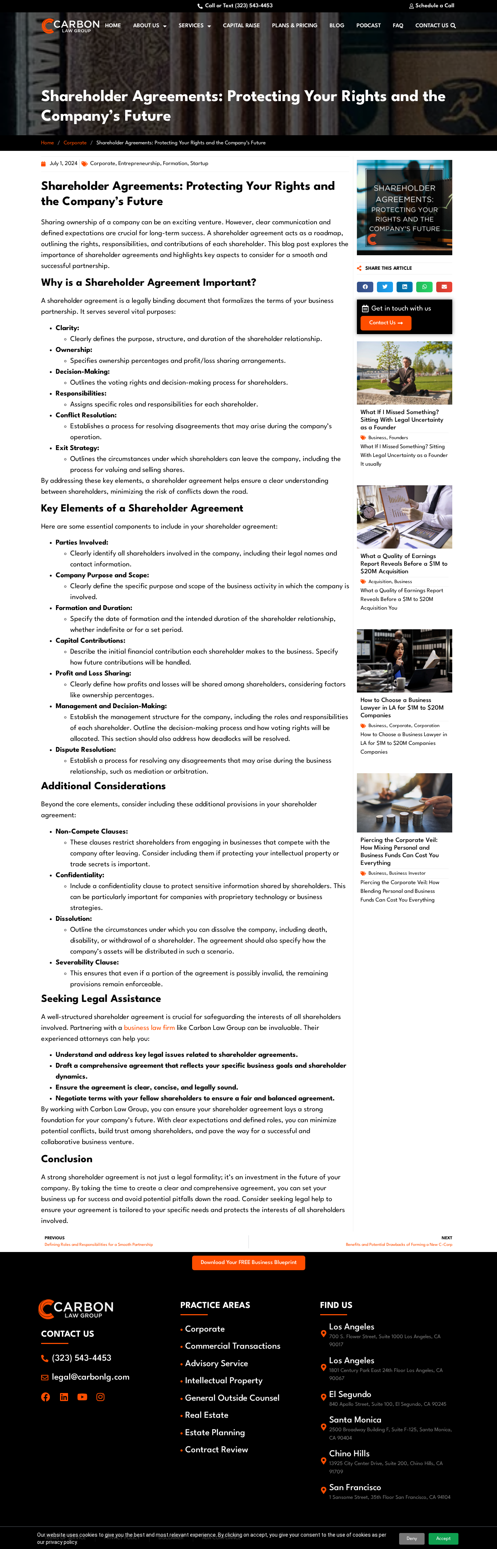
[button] (365, 287)
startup (199, 163)
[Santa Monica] (323, 1427)
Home (113, 26)
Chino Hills (349, 1454)
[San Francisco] (323, 1490)
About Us (146, 26)
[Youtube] (82, 1396)
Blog (337, 26)
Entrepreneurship (139, 163)
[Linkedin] (63, 1396)
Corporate (75, 142)
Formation (175, 163)
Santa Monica (355, 1420)
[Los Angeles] (323, 1333)
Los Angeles (351, 1327)
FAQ (398, 26)
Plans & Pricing (295, 26)
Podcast (369, 26)
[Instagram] (100, 1396)
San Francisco (355, 1488)
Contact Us (432, 26)
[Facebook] (45, 1396)
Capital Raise (241, 26)
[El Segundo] (323, 1397)
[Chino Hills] (323, 1461)
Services (191, 26)
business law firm (149, 1028)
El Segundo (350, 1395)
